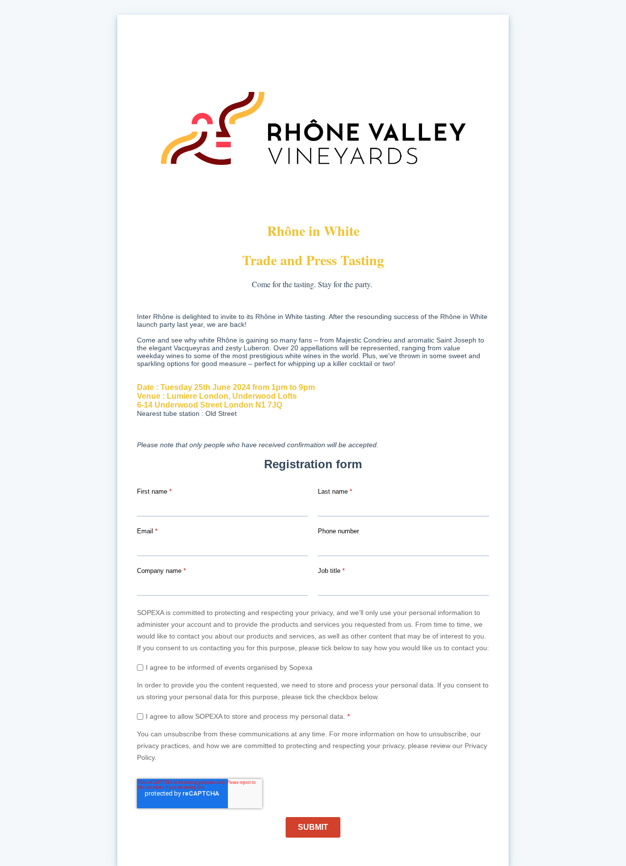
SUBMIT (313, 827)
